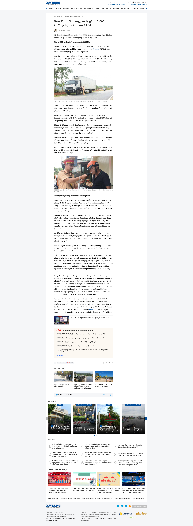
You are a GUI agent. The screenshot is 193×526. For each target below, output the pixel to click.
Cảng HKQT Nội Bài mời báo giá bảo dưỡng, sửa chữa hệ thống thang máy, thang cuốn (108, 490)
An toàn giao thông (131, 4)
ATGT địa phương (77, 16)
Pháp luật (79, 8)
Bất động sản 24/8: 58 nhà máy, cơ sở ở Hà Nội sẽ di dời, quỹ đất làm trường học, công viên (108, 429)
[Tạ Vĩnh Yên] (55, 30)
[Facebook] (103, 363)
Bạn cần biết (53, 498)
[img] (83, 83)
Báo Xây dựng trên (61, 362)
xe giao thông (112, 4)
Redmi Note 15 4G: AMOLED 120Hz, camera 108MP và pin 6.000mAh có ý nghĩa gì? (139, 498)
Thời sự (51, 8)
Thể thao (108, 8)
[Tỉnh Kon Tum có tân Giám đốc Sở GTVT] (63, 376)
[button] (94, 435)
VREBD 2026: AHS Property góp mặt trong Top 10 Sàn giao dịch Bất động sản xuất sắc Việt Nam (133, 490)
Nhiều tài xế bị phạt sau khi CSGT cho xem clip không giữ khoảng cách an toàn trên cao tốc (65, 454)
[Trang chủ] (46, 8)
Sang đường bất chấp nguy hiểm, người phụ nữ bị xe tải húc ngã (83, 338)
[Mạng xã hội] (126, 506)
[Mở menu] (146, 8)
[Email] (109, 363)
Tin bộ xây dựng (142, 4)
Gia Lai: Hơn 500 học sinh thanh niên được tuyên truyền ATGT (89, 318)
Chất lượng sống (88, 8)
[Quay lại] (55, 363)
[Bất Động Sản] (126, 514)
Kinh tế (72, 8)
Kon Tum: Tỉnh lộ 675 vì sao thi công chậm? (103, 385)
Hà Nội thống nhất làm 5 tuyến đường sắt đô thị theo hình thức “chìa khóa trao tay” (98, 463)
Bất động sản (121, 4)
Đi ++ (129, 8)
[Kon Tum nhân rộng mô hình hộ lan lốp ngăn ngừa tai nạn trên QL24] (83, 376)
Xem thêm (59, 355)
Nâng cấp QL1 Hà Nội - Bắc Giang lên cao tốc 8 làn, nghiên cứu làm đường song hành (98, 454)
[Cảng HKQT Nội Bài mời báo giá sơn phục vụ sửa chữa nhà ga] (84, 479)
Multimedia (140, 8)
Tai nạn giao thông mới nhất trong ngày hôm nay (77, 330)
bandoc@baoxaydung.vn (92, 516)
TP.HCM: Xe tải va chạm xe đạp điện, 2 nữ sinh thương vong (84, 430)
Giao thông (65, 8)
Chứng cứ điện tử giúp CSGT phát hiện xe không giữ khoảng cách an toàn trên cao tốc (64, 446)
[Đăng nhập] (133, 2)
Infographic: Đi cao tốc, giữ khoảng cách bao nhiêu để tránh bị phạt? (130, 454)
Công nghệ (116, 8)
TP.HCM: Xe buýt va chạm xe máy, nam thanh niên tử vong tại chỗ (83, 334)
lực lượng (95, 49)
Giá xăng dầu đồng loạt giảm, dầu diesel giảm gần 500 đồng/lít (130, 446)
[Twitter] (106, 363)
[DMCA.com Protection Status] (132, 517)
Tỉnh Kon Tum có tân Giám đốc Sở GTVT (61, 385)
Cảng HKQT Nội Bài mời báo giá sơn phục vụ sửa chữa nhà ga (84, 489)
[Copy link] (112, 363)
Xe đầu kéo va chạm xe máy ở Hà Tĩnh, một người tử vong (133, 430)
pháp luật (93, 309)
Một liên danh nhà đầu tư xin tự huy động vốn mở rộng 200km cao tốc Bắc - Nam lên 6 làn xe (65, 463)
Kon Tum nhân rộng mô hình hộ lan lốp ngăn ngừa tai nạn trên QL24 (83, 386)
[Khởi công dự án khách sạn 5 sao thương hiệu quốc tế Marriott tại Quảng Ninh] (59, 479)
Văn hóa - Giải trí (99, 8)
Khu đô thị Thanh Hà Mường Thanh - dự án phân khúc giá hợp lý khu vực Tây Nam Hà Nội (86, 498)
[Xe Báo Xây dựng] (141, 513)
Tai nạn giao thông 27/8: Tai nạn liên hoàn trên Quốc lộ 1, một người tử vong (85, 350)
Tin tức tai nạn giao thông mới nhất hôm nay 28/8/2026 (80, 342)
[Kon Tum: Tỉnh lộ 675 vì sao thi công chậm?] (104, 376)
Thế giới (123, 8)
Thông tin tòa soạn (140, 506)
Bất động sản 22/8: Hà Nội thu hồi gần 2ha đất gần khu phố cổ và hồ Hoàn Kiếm (60, 429)
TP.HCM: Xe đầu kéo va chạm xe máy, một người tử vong (80, 346)
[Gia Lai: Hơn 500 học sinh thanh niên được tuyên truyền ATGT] (61, 320)
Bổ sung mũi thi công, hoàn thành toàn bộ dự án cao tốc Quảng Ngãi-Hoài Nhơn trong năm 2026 (130, 463)
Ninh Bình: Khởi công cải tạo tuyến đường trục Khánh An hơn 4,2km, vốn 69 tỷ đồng (97, 446)
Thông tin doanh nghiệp (57, 470)
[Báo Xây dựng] (53, 3)
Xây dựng (58, 8)
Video (134, 8)
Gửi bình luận (107, 395)
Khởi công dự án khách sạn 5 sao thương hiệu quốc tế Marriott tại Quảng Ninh (58, 490)
